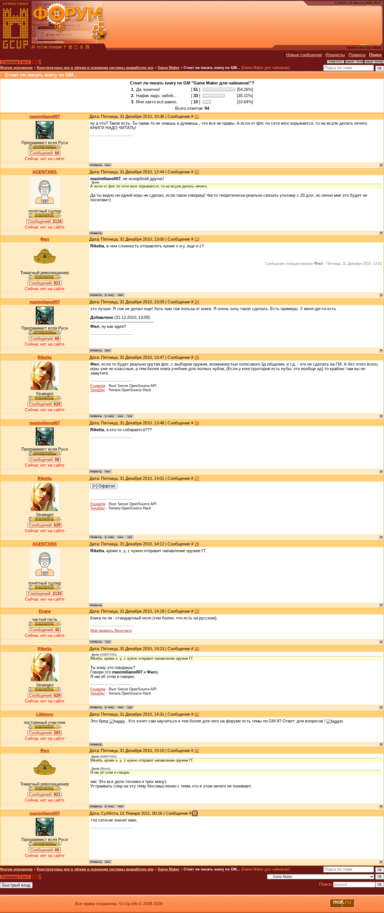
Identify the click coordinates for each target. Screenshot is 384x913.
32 (197, 750)
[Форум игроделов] (33, 48)
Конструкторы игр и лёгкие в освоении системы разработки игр (95, 68)
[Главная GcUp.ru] (16, 48)
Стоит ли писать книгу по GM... (212, 68)
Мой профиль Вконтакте (111, 630)
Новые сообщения (304, 55)
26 (197, 423)
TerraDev (97, 390)
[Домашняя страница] (108, 165)
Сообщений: (44, 153)
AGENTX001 (44, 172)
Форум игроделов (16, 68)
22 (197, 172)
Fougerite (97, 386)
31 (197, 714)
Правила (357, 55)
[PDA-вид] (81, 48)
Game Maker (168, 68)
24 (197, 302)
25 (197, 357)
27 (197, 478)
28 (197, 544)
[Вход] (64, 48)
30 (197, 648)
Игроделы (335, 55)
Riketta (44, 357)
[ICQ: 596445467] (130, 416)
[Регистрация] (49, 48)
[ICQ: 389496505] (108, 642)
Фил (44, 239)
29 (197, 611)
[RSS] (87, 48)
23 (197, 239)
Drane (45, 611)
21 (197, 116)
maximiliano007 (45, 116)
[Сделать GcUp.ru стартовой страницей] (70, 48)
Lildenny (44, 714)
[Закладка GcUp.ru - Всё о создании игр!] (76, 48)
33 (195, 813)
